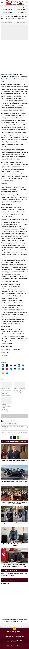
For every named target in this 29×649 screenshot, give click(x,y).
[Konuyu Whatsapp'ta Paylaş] (18, 437)
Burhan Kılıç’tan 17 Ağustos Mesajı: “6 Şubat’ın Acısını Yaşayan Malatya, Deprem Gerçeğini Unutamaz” (14, 566)
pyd (13, 421)
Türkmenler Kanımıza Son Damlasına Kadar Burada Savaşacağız (13, 427)
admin (25, 22)
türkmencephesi (12, 423)
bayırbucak (7, 421)
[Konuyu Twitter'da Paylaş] (14, 437)
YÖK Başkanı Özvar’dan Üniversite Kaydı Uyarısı (16, 7)
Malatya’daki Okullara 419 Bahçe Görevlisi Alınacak (14, 523)
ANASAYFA (7, 18)
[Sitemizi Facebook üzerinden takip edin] (5, 641)
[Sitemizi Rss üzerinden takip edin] (24, 641)
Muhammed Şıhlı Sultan (8, 74)
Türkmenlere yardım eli (19, 388)
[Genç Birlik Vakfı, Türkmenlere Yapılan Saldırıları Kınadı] (6, 385)
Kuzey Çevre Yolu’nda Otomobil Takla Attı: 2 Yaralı (14, 481)
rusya (18, 421)
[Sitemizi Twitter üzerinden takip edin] (8, 641)
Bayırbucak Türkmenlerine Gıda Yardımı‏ (5, 406)
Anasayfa (3, 18)
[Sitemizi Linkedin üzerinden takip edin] (14, 641)
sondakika (4, 423)
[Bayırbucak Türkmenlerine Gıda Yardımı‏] (6, 400)
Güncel (10, 22)
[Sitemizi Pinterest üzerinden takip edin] (21, 641)
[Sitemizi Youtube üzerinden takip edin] (18, 641)
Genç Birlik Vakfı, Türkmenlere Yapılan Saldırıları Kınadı (6, 390)
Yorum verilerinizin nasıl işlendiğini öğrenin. (11, 621)
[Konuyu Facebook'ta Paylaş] (11, 437)
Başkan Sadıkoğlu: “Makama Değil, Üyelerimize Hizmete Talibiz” (14, 461)
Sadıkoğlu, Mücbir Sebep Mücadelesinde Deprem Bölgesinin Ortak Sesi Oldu (14, 502)
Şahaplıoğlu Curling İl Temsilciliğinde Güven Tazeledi (14, 544)
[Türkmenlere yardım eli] (19, 385)
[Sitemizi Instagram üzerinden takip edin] (11, 641)
